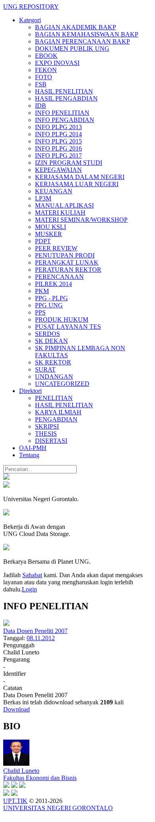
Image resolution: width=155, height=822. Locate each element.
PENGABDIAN (56, 419)
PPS (40, 312)
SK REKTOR (53, 362)
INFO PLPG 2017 (58, 155)
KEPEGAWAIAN (58, 169)
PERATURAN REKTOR (68, 269)
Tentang (29, 455)
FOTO (43, 77)
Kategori (30, 20)
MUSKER (48, 234)
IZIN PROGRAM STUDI (68, 162)
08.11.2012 (41, 638)
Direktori (30, 390)
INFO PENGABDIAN (64, 119)
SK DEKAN (51, 341)
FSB (40, 84)
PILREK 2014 (53, 283)
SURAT (45, 369)
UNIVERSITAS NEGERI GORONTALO (58, 808)
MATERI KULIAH (60, 212)
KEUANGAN (53, 191)
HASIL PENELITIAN (64, 91)
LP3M (43, 198)
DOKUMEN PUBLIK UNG (72, 48)
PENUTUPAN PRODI (65, 255)
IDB (40, 105)
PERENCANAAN (59, 276)
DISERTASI (51, 440)
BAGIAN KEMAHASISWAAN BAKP (86, 34)
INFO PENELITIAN (62, 112)
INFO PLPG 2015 (58, 141)
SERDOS (47, 333)
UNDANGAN (54, 376)
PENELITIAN (54, 398)
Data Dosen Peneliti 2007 (35, 630)
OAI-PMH (32, 447)
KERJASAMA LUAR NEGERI (76, 184)
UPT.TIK (15, 800)
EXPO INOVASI (57, 62)
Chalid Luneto (21, 770)
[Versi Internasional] (6, 477)
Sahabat (32, 575)
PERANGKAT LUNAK (67, 262)
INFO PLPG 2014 (58, 134)
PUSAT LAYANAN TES (68, 326)
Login (29, 589)
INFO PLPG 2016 (58, 148)
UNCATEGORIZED (62, 383)
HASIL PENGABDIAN (66, 98)
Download (16, 709)
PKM (42, 291)
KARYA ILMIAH (58, 412)
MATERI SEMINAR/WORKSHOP (81, 219)
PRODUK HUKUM (61, 319)
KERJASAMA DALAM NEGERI (79, 177)
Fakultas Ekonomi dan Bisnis (40, 777)
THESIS (46, 433)
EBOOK (46, 55)
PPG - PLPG (51, 298)
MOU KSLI (50, 226)
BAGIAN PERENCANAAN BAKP (82, 41)
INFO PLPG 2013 (58, 127)
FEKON (46, 70)
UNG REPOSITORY (31, 6)
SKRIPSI (47, 426)
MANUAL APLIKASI (64, 205)
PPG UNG (49, 305)
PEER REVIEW (56, 248)
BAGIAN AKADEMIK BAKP (75, 27)
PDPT (43, 241)
